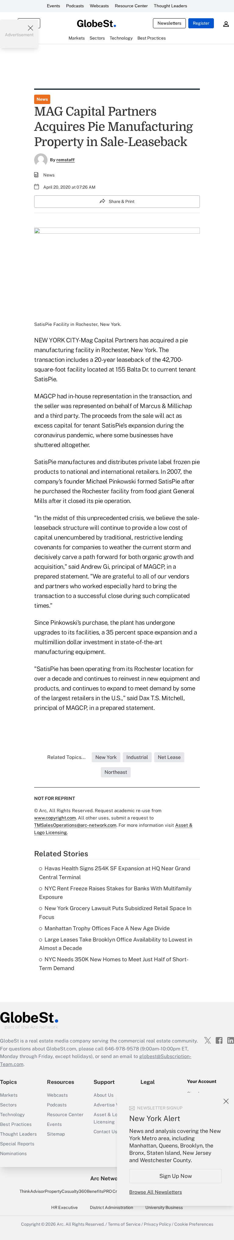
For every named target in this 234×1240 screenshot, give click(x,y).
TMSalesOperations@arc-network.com (75, 825)
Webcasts (99, 5)
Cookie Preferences (193, 1224)
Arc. (61, 1224)
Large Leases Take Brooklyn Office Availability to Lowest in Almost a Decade (115, 944)
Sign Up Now (175, 1176)
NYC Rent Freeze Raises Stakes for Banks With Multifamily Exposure (115, 892)
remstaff (65, 159)
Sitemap (56, 1134)
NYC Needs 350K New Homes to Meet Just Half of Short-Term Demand (114, 963)
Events (53, 5)
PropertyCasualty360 (66, 1191)
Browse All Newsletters (155, 1192)
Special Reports (17, 1143)
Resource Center (131, 5)
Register (201, 23)
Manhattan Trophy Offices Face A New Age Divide (107, 928)
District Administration (111, 1207)
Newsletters (169, 23)
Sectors (8, 1104)
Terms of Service (124, 1224)
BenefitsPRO (99, 1191)
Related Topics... (66, 757)
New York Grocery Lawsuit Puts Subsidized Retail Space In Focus (115, 912)
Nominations (13, 1153)
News (42, 99)
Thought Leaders (170, 5)
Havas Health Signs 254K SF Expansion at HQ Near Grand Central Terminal (114, 872)
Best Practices (16, 1124)
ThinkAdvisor (32, 1191)
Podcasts (75, 5)
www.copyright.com (55, 817)
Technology (12, 1114)
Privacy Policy (157, 1224)
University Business (164, 1207)
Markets (9, 1095)
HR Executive (64, 1207)
